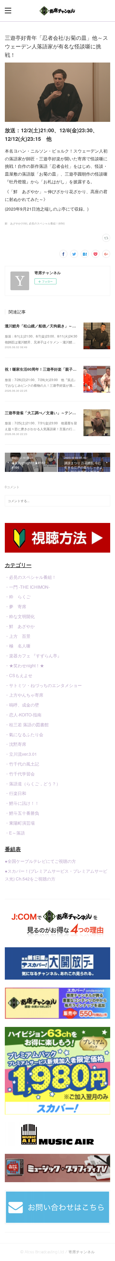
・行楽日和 (15, 793)
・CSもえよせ (18, 675)
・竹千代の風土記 (22, 764)
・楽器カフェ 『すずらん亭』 (33, 656)
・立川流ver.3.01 (21, 754)
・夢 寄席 (15, 606)
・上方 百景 (17, 636)
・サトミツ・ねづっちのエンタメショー (43, 685)
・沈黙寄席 (15, 744)
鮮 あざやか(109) (16, 223)
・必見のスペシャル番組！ (30, 577)
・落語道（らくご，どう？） (32, 784)
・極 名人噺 (17, 646)
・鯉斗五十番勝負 (22, 813)
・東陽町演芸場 (20, 823)
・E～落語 (15, 833)
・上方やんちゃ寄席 (24, 695)
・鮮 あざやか (20, 626)
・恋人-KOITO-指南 (23, 715)
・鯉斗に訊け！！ (22, 803)
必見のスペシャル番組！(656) (47, 223)
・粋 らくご (17, 596)
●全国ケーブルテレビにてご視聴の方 (40, 861)
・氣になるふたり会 (24, 734)
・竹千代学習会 (20, 774)
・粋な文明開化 (20, 616)
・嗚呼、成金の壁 (22, 705)
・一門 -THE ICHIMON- (27, 587)
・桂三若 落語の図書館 (27, 724)
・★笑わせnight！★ (24, 665)
